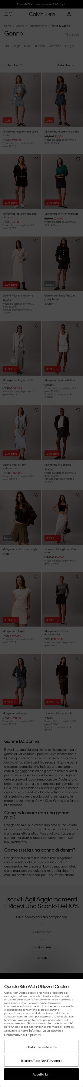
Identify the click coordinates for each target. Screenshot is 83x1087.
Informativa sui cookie (45, 1030)
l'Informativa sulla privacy (22, 1035)
